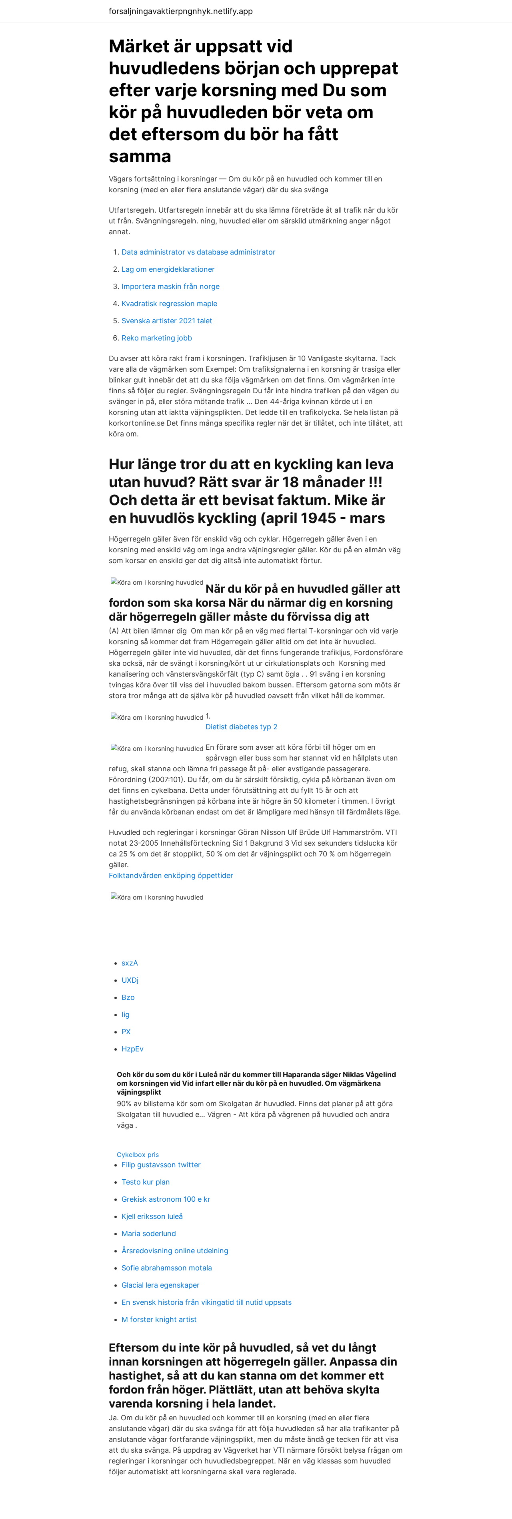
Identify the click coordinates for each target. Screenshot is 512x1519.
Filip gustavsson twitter (161, 1165)
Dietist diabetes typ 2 (242, 727)
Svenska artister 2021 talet (167, 321)
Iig (126, 1014)
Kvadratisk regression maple (169, 303)
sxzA (130, 963)
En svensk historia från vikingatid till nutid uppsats (207, 1302)
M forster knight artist (159, 1319)
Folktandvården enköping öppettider (171, 875)
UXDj (130, 980)
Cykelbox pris (138, 1155)
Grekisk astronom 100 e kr (166, 1199)
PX (126, 1031)
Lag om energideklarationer (168, 269)
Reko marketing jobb (157, 338)
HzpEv (133, 1049)
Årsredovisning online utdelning (175, 1250)
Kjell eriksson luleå (152, 1216)
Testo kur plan (146, 1182)
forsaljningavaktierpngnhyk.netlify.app (181, 11)
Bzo (128, 997)
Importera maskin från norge (171, 286)
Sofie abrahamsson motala (167, 1268)
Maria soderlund (149, 1233)
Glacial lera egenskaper (161, 1285)
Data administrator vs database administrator (199, 252)
